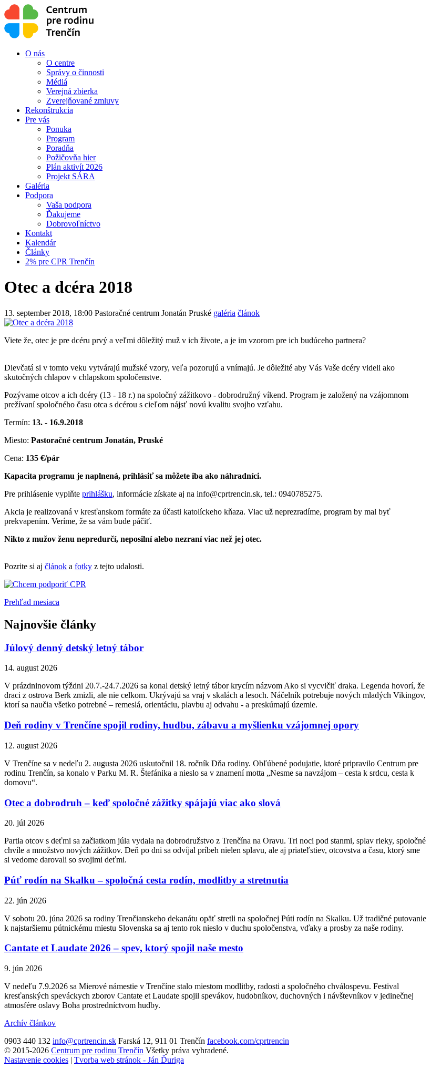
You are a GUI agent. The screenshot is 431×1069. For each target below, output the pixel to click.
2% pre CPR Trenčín (60, 261)
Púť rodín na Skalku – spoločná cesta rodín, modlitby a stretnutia (146, 880)
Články (37, 252)
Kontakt (38, 233)
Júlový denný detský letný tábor (73, 647)
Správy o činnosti (75, 72)
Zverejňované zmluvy (82, 100)
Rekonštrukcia (49, 110)
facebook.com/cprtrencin (248, 1040)
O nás (35, 53)
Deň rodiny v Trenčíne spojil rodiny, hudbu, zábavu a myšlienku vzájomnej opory (181, 725)
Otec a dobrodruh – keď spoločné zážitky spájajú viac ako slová (142, 802)
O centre (60, 62)
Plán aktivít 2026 (74, 166)
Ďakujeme (63, 214)
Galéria (37, 185)
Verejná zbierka (72, 91)
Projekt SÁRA (70, 176)
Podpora (39, 195)
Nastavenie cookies (36, 1059)
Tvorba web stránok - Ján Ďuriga (129, 1059)
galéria (224, 313)
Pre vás (37, 119)
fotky (83, 566)
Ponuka (58, 129)
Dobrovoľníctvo (73, 223)
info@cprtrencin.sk (84, 1040)
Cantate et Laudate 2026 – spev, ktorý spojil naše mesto (123, 947)
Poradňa (60, 147)
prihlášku (97, 493)
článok (249, 313)
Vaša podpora (68, 204)
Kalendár (40, 242)
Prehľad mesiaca (31, 602)
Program (60, 138)
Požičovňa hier (71, 157)
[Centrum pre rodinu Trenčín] (49, 35)
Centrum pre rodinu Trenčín (97, 1050)
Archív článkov (30, 1023)
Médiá (56, 81)
